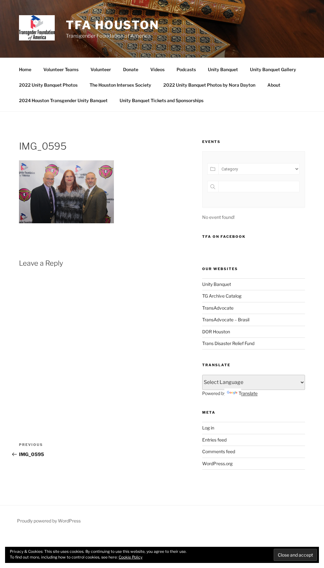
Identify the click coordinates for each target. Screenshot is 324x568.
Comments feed (218, 451)
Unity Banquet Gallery (273, 69)
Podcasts (186, 69)
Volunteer (100, 69)
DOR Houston (216, 331)
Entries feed (214, 439)
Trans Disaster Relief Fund (228, 343)
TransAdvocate (218, 308)
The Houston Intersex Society (120, 85)
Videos (157, 69)
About (273, 85)
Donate (130, 69)
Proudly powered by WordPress (49, 520)
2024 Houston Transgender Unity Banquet (63, 100)
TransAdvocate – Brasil (225, 319)
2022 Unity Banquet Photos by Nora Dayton (209, 85)
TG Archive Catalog (221, 296)
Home (25, 69)
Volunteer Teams (60, 69)
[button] (37, 27)
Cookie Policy (130, 557)
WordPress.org (217, 463)
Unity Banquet (223, 69)
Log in (208, 427)
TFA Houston (112, 25)
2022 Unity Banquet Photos (48, 85)
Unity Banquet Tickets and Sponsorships (161, 100)
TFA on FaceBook (224, 236)
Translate (248, 393)
